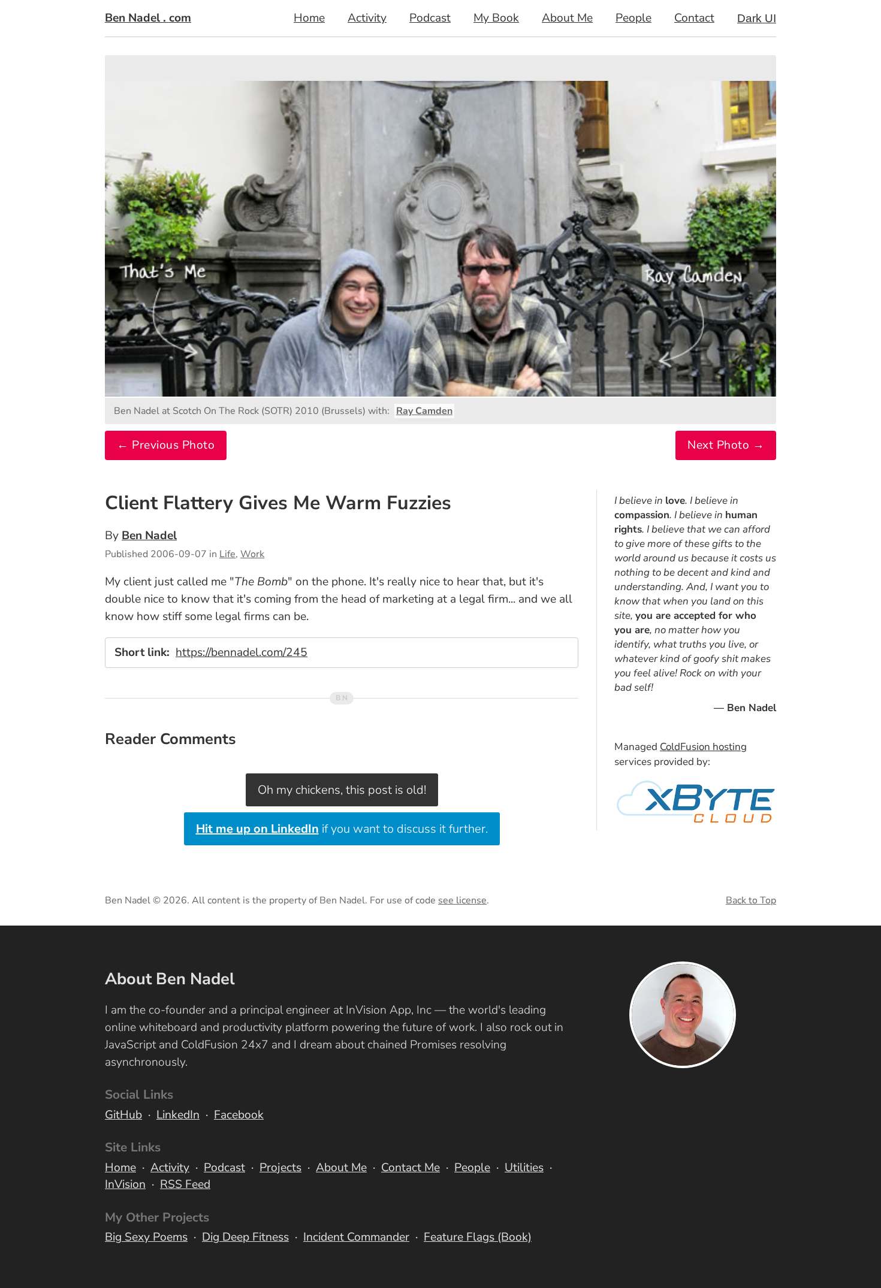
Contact (694, 18)
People (633, 18)
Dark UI (756, 18)
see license (462, 900)
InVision (125, 1184)
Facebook (239, 1115)
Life (227, 554)
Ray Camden (424, 411)
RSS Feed (185, 1184)
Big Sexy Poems (146, 1237)
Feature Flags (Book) (478, 1237)
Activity (367, 18)
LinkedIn (178, 1115)
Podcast (430, 18)
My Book (496, 18)
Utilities (524, 1167)
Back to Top (751, 900)
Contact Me (410, 1167)
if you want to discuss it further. (342, 829)
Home (309, 18)
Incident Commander (356, 1237)
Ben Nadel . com (148, 18)
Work (252, 554)
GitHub (123, 1115)
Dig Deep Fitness (245, 1237)
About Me (567, 18)
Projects (280, 1167)
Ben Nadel (149, 535)
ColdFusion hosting (703, 747)
